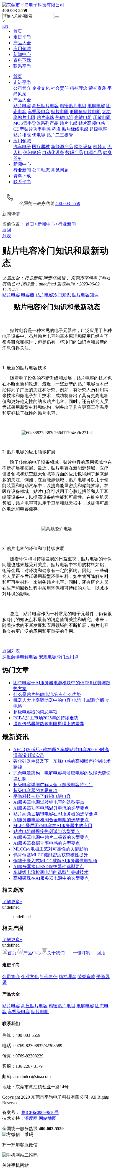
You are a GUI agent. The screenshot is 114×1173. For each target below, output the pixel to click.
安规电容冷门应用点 (59, 656)
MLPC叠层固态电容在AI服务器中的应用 (52, 825)
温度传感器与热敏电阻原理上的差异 (48, 723)
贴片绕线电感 (75, 129)
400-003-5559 (67, 203)
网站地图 (47, 1118)
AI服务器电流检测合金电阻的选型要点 (51, 819)
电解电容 (96, 105)
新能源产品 (62, 146)
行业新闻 (22, 170)
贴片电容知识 (85, 294)
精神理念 (78, 88)
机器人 (99, 146)
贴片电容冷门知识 (53, 294)
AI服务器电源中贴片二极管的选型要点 (51, 837)
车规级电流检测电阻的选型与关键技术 (51, 872)
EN (5, 26)
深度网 (31, 1118)
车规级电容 (39, 111)
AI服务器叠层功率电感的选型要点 (46, 843)
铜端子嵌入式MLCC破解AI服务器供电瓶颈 (55, 860)
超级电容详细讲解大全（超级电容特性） (53, 784)
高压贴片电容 (45, 105)
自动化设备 (53, 152)
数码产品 (74, 152)
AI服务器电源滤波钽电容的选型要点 (48, 802)
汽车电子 (22, 146)
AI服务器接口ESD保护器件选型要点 (48, 866)
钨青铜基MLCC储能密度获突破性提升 (50, 854)
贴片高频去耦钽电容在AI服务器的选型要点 (55, 814)
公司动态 (41, 170)
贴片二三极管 (59, 135)
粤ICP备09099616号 (40, 1112)
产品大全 (22, 42)
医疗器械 (41, 146)
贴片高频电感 (91, 123)
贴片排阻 (22, 135)
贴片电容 (22, 105)
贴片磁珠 (45, 117)
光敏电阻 (83, 117)
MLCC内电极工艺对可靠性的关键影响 (50, 849)
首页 (17, 31)
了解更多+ (12, 901)
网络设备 (83, 146)
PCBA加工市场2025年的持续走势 (45, 717)
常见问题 (60, 170)
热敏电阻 (64, 117)
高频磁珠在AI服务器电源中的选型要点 (51, 878)
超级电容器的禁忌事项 (35, 712)
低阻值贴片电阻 (85, 111)
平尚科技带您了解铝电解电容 (42, 796)
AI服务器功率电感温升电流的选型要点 (51, 808)
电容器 (27, 294)
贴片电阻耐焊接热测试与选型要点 (46, 831)
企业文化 (41, 88)
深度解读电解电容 (20, 656)
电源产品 (93, 152)
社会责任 (60, 88)
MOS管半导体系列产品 (35, 123)
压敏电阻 (102, 117)
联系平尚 (22, 66)
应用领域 (22, 48)
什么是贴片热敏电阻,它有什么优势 (47, 694)
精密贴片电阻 (73, 105)
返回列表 (11, 651)
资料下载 (22, 60)
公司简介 (22, 88)
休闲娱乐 (32, 152)
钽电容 (38, 135)
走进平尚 (22, 37)
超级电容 (98, 129)
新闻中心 (22, 54)
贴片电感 (68, 123)
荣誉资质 (97, 88)
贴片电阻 (60, 111)
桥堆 (56, 129)
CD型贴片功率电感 (32, 129)
